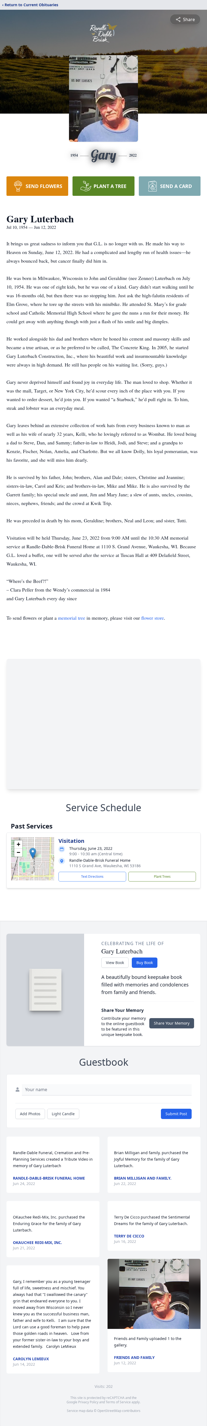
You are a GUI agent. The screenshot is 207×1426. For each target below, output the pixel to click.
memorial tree (71, 618)
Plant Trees (162, 876)
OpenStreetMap (109, 1410)
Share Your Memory (171, 1023)
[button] (32, 853)
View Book (115, 962)
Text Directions (92, 876)
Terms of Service (118, 1402)
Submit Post (176, 1113)
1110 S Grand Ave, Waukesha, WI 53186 (105, 865)
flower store (152, 618)
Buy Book (144, 962)
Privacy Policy (88, 1402)
